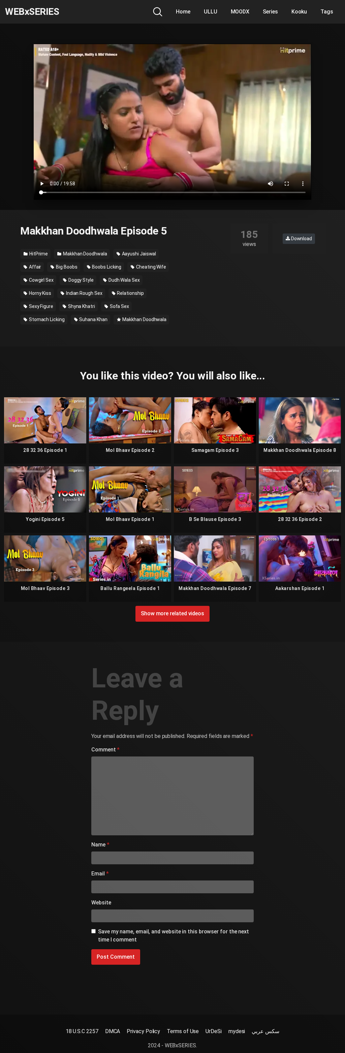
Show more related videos (172, 613)
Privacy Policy (143, 1031)
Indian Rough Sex (83, 293)
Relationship (130, 293)
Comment (105, 749)
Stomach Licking (46, 319)
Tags (326, 11)
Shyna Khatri (81, 306)
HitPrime (38, 253)
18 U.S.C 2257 (82, 1031)
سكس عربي (265, 1031)
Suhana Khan (93, 319)
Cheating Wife (150, 267)
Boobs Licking (106, 267)
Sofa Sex (119, 306)
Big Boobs (66, 267)
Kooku (299, 11)
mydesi (236, 1031)
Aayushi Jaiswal (138, 253)
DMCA (112, 1031)
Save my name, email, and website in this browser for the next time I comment (173, 935)
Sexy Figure (40, 306)
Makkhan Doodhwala (84, 253)
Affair (34, 267)
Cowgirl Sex (41, 280)
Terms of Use (183, 1031)
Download (301, 238)
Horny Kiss (39, 293)
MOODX (240, 11)
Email (99, 873)
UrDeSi (214, 1031)
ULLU (210, 11)
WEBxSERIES (32, 11)
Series (270, 11)
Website (101, 902)
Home (183, 11)
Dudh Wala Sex (123, 280)
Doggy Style (80, 280)
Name (100, 844)
